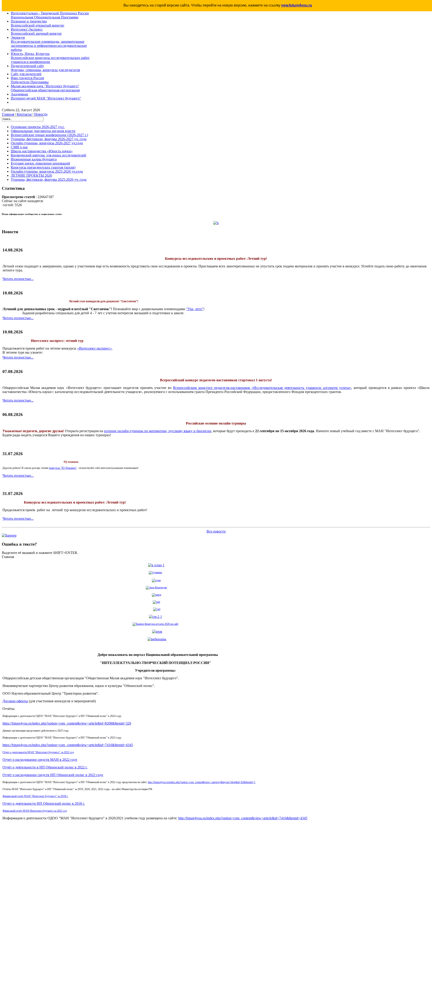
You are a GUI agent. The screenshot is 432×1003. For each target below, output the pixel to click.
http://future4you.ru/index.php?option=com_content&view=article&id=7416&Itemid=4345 (242, 818)
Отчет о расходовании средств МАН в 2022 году (39, 759)
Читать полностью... (18, 279)
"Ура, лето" (194, 309)
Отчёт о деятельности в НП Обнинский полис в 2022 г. (45, 767)
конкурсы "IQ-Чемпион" (63, 468)
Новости (40, 114)
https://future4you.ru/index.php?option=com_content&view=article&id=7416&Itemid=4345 (67, 745)
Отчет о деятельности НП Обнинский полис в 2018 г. (43, 803)
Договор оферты (15, 701)
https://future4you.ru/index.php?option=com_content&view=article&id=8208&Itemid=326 (66, 723)
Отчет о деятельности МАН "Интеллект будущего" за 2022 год (38, 752)
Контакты (24, 114)
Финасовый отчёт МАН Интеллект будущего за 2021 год (34, 810)
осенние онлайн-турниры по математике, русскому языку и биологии (157, 431)
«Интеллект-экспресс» (94, 348)
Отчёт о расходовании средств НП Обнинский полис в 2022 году (52, 775)
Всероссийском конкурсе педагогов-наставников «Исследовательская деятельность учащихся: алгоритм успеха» (262, 388)
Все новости (216, 531)
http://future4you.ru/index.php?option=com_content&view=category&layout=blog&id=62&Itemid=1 (201, 782)
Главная (8, 114)
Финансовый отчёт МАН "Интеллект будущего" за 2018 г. (35, 796)
